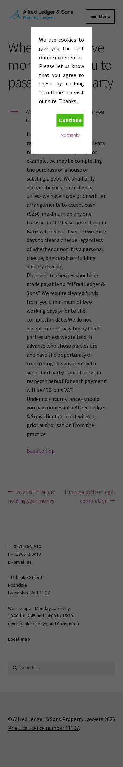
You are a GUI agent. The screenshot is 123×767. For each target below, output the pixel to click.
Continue (70, 119)
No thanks (70, 135)
